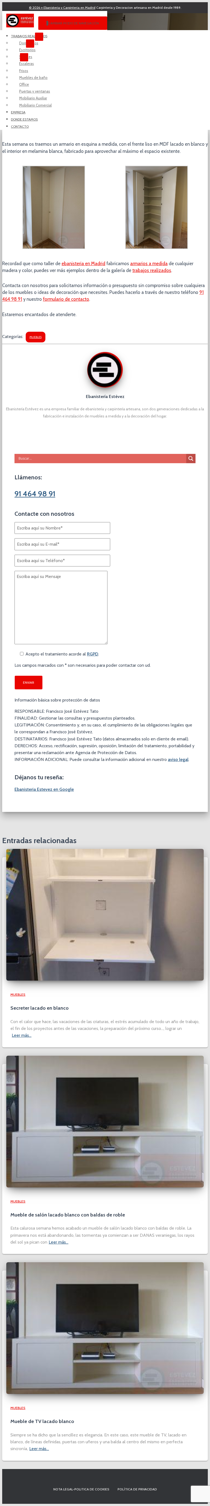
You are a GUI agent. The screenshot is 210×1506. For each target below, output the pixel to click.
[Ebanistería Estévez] (105, 386)
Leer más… (21, 1035)
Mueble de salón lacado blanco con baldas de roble (67, 1215)
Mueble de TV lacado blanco (42, 1421)
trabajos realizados (151, 270)
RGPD (92, 654)
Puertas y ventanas (34, 91)
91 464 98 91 (34, 493)
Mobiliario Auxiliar (33, 98)
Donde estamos (24, 119)
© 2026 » (62, 7)
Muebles (36, 337)
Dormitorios (28, 43)
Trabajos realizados (29, 36)
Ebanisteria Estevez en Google (44, 789)
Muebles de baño (33, 77)
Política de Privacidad (137, 1489)
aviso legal (178, 759)
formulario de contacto (66, 299)
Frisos (23, 70)
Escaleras (26, 63)
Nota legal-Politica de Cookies (81, 1489)
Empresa (18, 112)
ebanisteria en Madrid (83, 263)
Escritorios (27, 50)
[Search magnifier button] (191, 458)
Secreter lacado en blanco (39, 1008)
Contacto (20, 126)
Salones (25, 57)
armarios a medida (149, 263)
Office (24, 84)
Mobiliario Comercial (35, 105)
